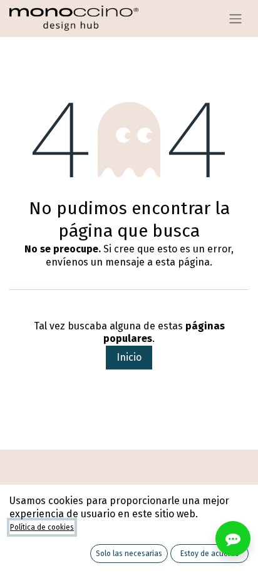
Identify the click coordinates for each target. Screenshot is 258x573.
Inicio (129, 357)
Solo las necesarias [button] (129, 553)
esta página (182, 262)
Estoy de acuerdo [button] (209, 553)
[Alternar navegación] (235, 18)
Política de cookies (42, 527)
